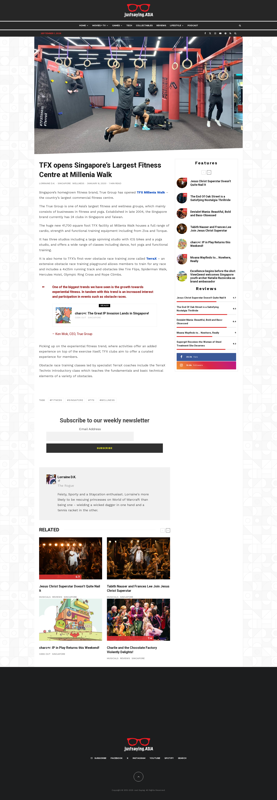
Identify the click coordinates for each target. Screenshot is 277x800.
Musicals (45, 597)
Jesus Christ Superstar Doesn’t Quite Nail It (69, 588)
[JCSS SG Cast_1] (138, 558)
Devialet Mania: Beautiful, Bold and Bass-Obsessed (210, 213)
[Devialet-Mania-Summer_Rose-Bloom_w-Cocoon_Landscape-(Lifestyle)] (182, 213)
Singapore (64, 183)
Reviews (161, 25)
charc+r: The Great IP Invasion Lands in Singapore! (112, 313)
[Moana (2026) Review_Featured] (182, 259)
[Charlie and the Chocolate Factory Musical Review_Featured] (138, 620)
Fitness (56, 400)
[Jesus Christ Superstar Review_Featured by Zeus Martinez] (70, 558)
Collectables (144, 25)
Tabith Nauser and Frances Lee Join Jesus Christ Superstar (138, 588)
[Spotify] (225, 33)
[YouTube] (220, 33)
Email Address (90, 429)
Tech (129, 25)
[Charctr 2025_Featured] (64, 315)
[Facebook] (205, 33)
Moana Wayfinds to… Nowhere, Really (210, 259)
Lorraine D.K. (47, 183)
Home (82, 25)
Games (116, 25)
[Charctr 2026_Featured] (70, 620)
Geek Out (80, 317)
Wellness (78, 183)
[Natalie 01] (182, 276)
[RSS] (230, 33)
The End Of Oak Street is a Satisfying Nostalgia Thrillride (210, 198)
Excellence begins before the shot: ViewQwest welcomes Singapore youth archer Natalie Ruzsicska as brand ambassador (213, 276)
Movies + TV (99, 25)
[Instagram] (215, 33)
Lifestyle (175, 25)
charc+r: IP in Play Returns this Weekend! (69, 648)
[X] (210, 33)
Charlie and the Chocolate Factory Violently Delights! (132, 650)
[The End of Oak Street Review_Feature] (182, 198)
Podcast (193, 25)
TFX (92, 400)
